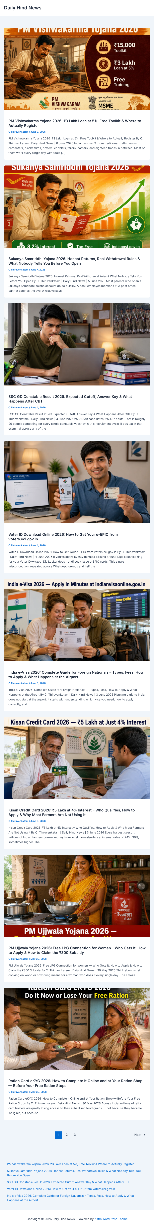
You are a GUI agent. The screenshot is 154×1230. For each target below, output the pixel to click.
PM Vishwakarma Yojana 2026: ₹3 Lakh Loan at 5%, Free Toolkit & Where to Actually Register (70, 1164)
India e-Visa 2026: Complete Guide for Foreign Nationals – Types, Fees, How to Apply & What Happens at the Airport (76, 674)
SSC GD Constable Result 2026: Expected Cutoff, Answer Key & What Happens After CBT (68, 1182)
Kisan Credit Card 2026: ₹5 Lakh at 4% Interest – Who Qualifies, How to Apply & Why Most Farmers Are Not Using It (71, 812)
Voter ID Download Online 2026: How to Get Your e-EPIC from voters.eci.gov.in (61, 1189)
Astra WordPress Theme (111, 1219)
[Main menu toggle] (146, 8)
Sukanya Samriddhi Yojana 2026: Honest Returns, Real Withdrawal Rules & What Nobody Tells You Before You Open (74, 261)
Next (139, 1135)
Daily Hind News (23, 8)
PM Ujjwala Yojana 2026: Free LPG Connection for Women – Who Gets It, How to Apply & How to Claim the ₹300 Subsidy (77, 950)
